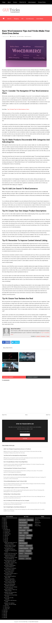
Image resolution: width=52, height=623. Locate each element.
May (5, 539)
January (6, 608)
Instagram (28, 550)
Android (25, 532)
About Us (37, 519)
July (5, 536)
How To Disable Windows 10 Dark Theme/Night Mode (15, 461)
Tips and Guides (20, 36)
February (6, 607)
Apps (21, 532)
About (9, 2)
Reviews (28, 538)
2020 (4, 528)
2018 (4, 611)
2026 (4, 519)
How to (29, 525)
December (6, 529)
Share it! (8, 342)
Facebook (43, 336)
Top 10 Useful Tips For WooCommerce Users (18, 109)
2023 (4, 523)
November (6, 531)
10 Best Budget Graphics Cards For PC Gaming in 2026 (16, 487)
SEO (22, 18)
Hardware (22, 550)
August (5, 535)
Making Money (28, 553)
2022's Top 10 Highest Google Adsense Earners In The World (17, 449)
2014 (4, 617)
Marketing (26, 527)
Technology (22, 535)
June (5, 538)
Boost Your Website (24, 556)
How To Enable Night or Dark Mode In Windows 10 (15, 507)
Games (21, 553)
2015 (4, 615)
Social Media (39, 18)
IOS (31, 548)
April (5, 541)
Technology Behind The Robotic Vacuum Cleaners (15, 468)
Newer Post (4, 414)
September (6, 533)
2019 (4, 610)
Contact (15, 2)
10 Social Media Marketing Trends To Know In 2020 (15, 481)
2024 (4, 522)
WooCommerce (28, 36)
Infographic (14, 24)
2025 (4, 520)
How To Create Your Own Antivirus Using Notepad (15, 474)
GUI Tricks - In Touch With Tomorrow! (30, 621)
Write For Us (22, 2)
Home (3, 2)
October (6, 532)
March (5, 605)
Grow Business (30, 18)
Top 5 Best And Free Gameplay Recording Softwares (15, 455)
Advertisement (32, 2)
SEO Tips (28, 558)
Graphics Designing (24, 548)
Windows (21, 540)
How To (9, 18)
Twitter (47, 336)
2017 (4, 613)
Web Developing (23, 543)
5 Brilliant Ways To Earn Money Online (12, 494)
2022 (4, 525)
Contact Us (37, 524)
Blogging (16, 18)
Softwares (22, 545)
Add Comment (6, 36)
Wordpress (5, 24)
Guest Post (13, 36)
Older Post (48, 414)
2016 (4, 614)
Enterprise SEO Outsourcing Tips (10, 553)
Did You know (22, 520)
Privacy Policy (42, 2)
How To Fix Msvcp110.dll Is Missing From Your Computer (16, 500)
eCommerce (28, 545)
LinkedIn (38, 336)
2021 (4, 526)
